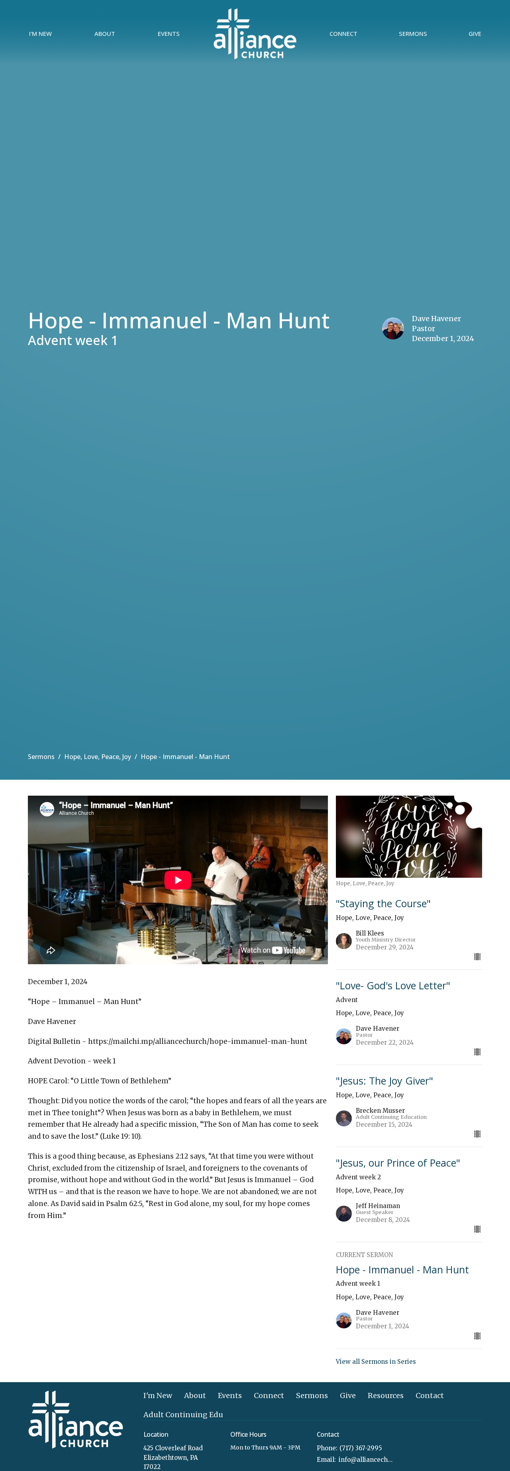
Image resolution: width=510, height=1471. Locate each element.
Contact (430, 1395)
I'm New (40, 33)
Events (169, 33)
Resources (386, 1395)
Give (475, 33)
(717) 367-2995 (360, 1448)
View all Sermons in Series (376, 1361)
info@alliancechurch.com (367, 1459)
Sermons (413, 33)
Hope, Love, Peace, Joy (97, 756)
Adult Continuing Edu (183, 1414)
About (104, 33)
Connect (343, 33)
